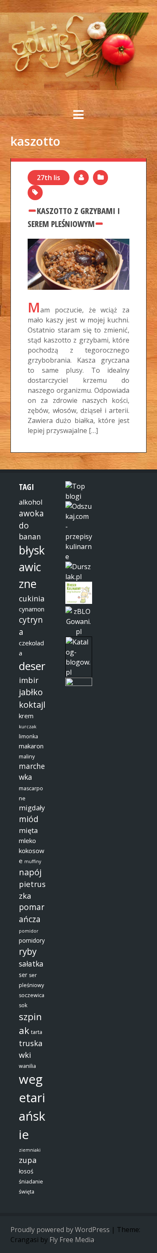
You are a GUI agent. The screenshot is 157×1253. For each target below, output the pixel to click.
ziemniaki (30, 1150)
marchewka (32, 771)
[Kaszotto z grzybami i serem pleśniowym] (78, 243)
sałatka (31, 964)
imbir (29, 680)
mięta (28, 830)
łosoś (26, 1171)
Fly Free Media (71, 1239)
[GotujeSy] (78, 87)
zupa (28, 1160)
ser (23, 975)
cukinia (32, 598)
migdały (32, 807)
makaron (31, 746)
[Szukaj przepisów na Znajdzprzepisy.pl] (78, 496)
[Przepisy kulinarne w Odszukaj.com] (78, 556)
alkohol (30, 502)
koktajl (32, 704)
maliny (27, 756)
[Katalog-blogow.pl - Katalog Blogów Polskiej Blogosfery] (78, 672)
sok (23, 1005)
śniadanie (31, 1181)
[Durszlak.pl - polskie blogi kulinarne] (78, 576)
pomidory (32, 940)
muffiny (32, 861)
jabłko (31, 692)
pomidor (29, 931)
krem (26, 716)
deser (32, 666)
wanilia (27, 1066)
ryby (27, 951)
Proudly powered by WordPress (60, 1229)
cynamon (31, 609)
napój (30, 872)
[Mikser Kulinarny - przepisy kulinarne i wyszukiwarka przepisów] (78, 601)
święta (26, 1191)
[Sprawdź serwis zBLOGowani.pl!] (78, 631)
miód (29, 819)
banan (30, 536)
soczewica (31, 995)
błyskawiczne (32, 567)
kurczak (27, 727)
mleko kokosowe (31, 850)
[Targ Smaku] (78, 683)
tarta (36, 1032)
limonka (28, 736)
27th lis (48, 177)
